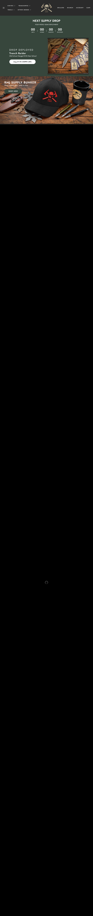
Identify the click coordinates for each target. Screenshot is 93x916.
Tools (10, 10)
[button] (3, 8)
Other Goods (23, 10)
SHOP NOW (13, 91)
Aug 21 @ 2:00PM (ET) (22, 62)
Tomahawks (23, 6)
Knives (10, 6)
